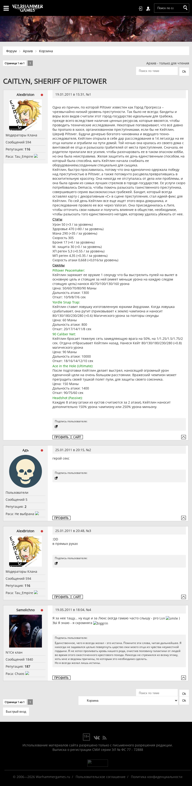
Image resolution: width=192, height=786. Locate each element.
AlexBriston (25, 94)
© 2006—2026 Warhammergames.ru (41, 777)
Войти (141, 9)
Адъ (25, 450)
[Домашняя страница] (77, 437)
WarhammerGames (28, 8)
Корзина (46, 51)
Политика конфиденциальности (156, 777)
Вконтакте (97, 738)
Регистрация (149, 9)
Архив (28, 51)
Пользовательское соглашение (101, 777)
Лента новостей (104, 738)
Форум (11, 51)
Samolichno (25, 610)
